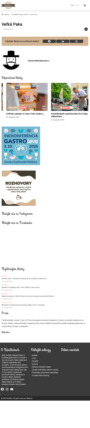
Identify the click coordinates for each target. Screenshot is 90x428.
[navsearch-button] (85, 5)
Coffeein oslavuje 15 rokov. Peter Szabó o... (21, 114)
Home (7, 14)
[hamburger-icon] (77, 5)
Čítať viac (5, 332)
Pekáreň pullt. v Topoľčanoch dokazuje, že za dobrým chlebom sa (24, 278)
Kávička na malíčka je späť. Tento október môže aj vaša (21, 287)
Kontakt (35, 355)
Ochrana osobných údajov (41, 367)
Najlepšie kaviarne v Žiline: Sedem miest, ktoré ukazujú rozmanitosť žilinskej (28, 296)
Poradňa (35, 361)
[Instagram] (76, 41)
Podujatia (52, 108)
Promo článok (8, 108)
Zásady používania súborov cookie (45, 370)
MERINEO (36, 398)
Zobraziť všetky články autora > (39, 61)
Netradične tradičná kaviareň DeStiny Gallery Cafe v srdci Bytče (23, 305)
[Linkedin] (62, 41)
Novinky (19, 108)
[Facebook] (49, 41)
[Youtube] (11, 389)
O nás (34, 358)
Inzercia (35, 364)
